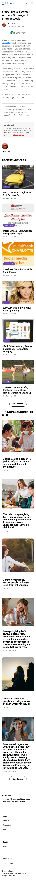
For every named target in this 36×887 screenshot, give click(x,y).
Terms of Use (8, 859)
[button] (32, 3)
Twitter (5, 846)
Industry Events (9, 225)
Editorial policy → (18, 135)
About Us (6, 821)
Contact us (7, 825)
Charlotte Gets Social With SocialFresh (17, 270)
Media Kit (6, 829)
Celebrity (7, 381)
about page (24, 115)
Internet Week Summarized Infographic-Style (17, 232)
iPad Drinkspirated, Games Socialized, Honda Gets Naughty (17, 349)
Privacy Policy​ (8, 863)
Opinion (7, 302)
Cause (6, 340)
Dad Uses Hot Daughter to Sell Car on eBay (17, 193)
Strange (7, 187)
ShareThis (6, 43)
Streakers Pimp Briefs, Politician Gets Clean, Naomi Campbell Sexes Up (17, 390)
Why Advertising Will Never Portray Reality (17, 309)
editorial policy (10, 115)
